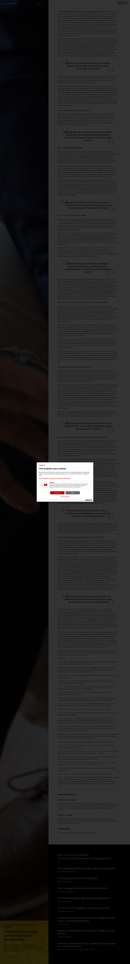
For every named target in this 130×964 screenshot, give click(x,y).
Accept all (57, 493)
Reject (73, 493)
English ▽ (42, 465)
